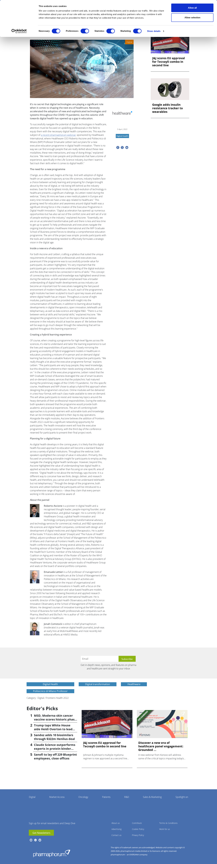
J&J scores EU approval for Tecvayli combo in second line (168, 61)
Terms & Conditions (168, 823)
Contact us (116, 835)
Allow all (192, 7)
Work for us (164, 829)
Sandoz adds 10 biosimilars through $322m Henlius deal (54, 737)
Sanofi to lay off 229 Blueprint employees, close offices (55, 756)
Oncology (83, 797)
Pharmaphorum (51, 853)
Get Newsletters (41, 832)
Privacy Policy (138, 835)
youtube (31, 840)
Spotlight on (182, 797)
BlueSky (39, 840)
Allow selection (192, 17)
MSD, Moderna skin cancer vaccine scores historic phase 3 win (55, 719)
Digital (32, 797)
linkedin (35, 840)
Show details (153, 31)
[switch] (85, 31)
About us (115, 823)
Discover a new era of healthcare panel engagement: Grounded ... (160, 746)
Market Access (57, 797)
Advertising (116, 829)
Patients (106, 797)
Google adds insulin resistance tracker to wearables (167, 108)
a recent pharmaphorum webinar (58, 135)
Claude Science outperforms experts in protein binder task (54, 748)
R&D (126, 797)
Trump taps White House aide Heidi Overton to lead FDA (53, 729)
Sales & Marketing (152, 797)
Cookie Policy (138, 829)
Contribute (137, 823)
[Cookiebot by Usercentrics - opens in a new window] (19, 31)
